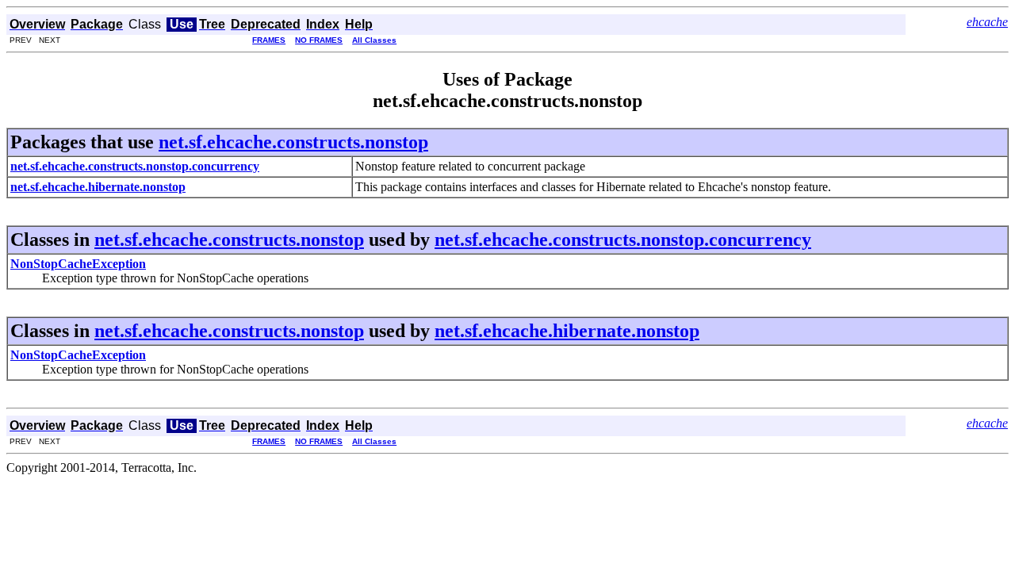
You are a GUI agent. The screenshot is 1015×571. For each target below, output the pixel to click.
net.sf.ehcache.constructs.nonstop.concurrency (623, 239)
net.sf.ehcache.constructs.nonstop (293, 142)
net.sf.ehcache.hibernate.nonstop (567, 330)
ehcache (987, 22)
